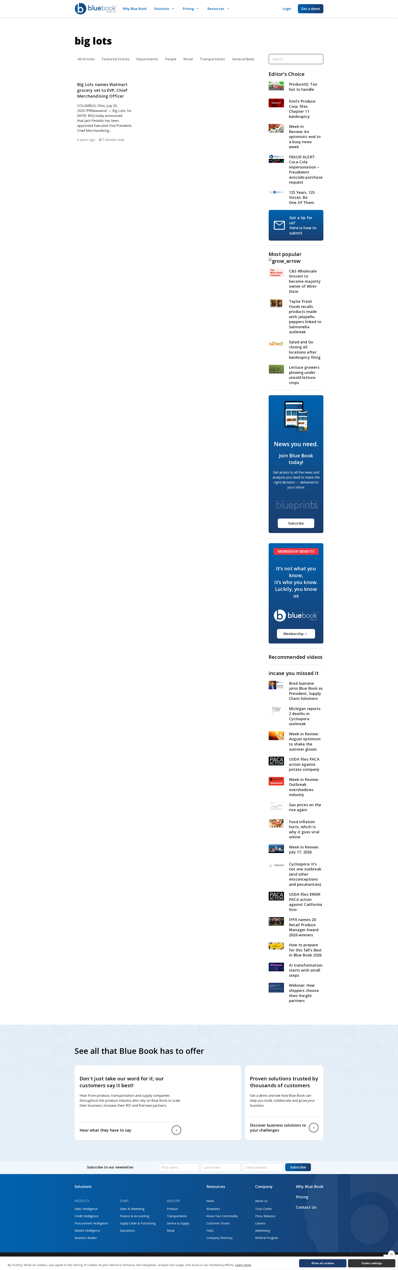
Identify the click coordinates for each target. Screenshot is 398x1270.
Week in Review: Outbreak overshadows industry (304, 787)
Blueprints (213, 1209)
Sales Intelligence (86, 1209)
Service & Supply (178, 1223)
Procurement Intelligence (91, 1223)
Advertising (262, 1230)
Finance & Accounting (134, 1216)
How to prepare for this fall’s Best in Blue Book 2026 (305, 949)
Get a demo (310, 8)
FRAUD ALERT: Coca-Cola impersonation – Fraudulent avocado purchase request (306, 169)
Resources (215, 8)
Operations (127, 1230)
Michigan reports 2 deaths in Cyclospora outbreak (304, 716)
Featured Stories (115, 59)
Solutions (161, 8)
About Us (261, 1201)
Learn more (243, 1265)
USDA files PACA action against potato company (304, 764)
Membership (294, 633)
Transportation (212, 59)
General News (243, 59)
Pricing (188, 8)
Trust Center (263, 1209)
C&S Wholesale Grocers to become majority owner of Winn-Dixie (305, 281)
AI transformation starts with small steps (305, 970)
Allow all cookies (322, 1263)
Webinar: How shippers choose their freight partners (304, 993)
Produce (172, 1209)
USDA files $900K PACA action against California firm (305, 902)
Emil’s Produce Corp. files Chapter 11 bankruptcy (302, 109)
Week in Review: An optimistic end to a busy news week (305, 136)
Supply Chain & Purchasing (137, 1223)
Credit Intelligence (86, 1216)
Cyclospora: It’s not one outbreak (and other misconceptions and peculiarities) (305, 874)
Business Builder (86, 1238)
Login (287, 8)
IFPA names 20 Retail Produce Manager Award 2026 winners (303, 927)
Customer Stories (218, 1223)
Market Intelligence (87, 1230)
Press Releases (265, 1216)
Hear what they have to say (105, 1130)
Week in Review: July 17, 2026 (304, 850)
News (210, 1201)
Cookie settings (372, 1263)
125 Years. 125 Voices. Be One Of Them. (302, 197)
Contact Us (306, 1207)
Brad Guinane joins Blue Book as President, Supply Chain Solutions (306, 691)
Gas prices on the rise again (305, 807)
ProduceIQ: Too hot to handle (303, 87)
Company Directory (219, 1238)
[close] (391, 1254)
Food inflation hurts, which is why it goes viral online (304, 829)
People (170, 59)
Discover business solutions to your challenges (278, 1128)
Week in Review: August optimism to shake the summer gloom (305, 741)
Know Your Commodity (222, 1216)
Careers (260, 1223)
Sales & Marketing (132, 1209)
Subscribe (296, 523)
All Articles (86, 59)
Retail (188, 59)
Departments (147, 59)
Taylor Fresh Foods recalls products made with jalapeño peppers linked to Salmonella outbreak (305, 316)
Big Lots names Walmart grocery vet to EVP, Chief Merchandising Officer (102, 90)
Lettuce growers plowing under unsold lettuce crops (304, 375)
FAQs (210, 1230)
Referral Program (266, 1238)
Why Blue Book (135, 8)
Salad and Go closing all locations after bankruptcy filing (305, 349)
